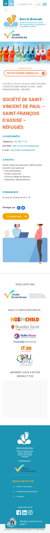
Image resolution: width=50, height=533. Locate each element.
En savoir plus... (15, 216)
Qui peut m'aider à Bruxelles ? (23, 73)
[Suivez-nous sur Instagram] (30, 514)
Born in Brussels (31, 19)
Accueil (17, 84)
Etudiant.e (20, 497)
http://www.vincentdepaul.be (26, 146)
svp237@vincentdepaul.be (22, 150)
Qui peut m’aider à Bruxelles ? (34, 84)
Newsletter (26, 4)
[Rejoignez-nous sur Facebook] (18, 514)
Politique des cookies (23, 530)
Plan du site (40, 530)
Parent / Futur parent (24, 487)
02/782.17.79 (20, 141)
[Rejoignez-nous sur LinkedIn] (24, 514)
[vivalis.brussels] (15, 30)
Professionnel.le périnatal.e (27, 492)
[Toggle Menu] (45, 4)
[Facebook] (19, 208)
